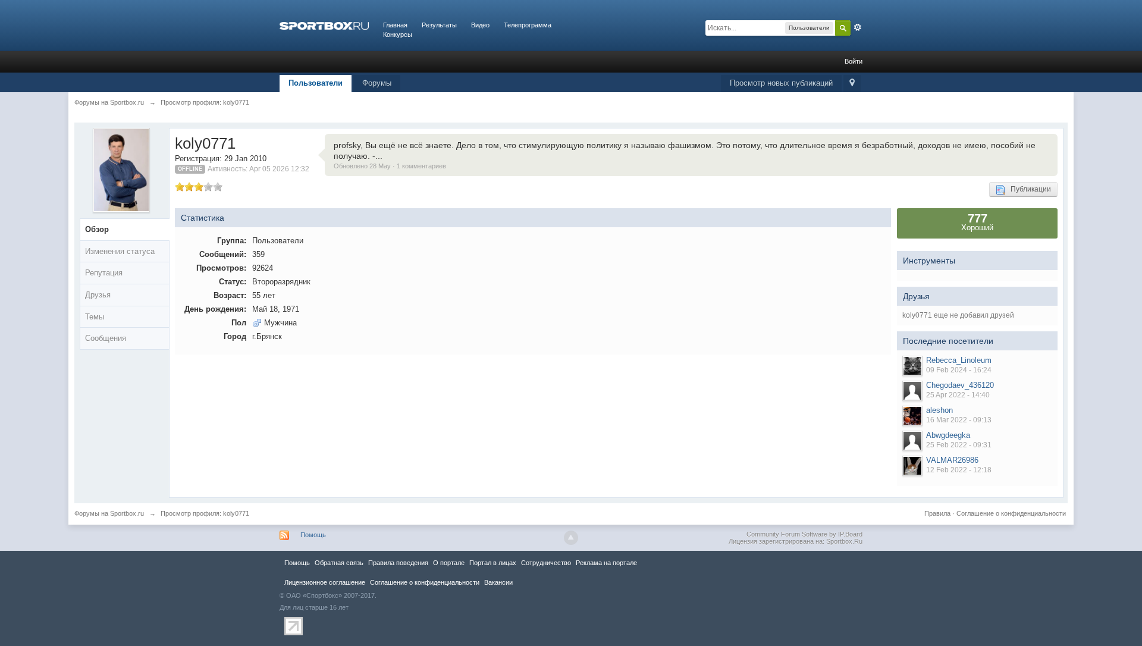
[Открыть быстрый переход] (852, 83)
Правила (937, 513)
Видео (480, 25)
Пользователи (315, 83)
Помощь (313, 534)
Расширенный (857, 27)
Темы (94, 316)
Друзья (98, 294)
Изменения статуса (120, 251)
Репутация (104, 272)
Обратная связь (339, 562)
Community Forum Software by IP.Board (804, 534)
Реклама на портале (606, 562)
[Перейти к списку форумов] (324, 25)
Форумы (376, 83)
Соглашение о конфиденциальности (1011, 513)
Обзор (97, 229)
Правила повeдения (398, 562)
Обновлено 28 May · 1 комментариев (390, 166)
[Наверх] (571, 538)
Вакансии (498, 582)
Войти (853, 61)
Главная (395, 25)
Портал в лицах (492, 562)
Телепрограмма (527, 25)
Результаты (439, 25)
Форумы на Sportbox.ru (109, 513)
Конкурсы (397, 34)
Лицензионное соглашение (324, 582)
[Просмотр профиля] (912, 366)
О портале (449, 562)
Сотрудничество (546, 562)
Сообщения (105, 338)
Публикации (1028, 189)
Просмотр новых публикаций (781, 83)
